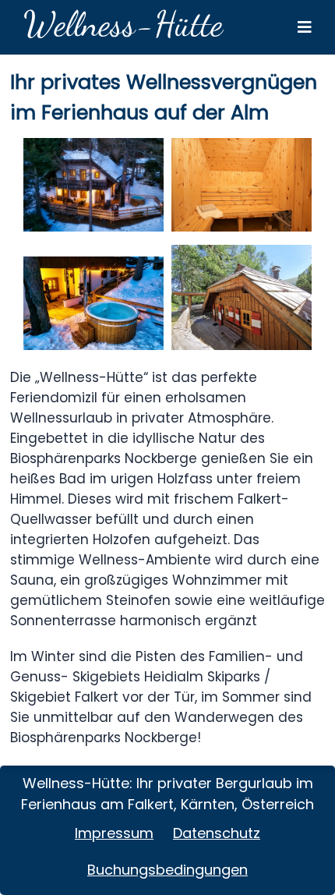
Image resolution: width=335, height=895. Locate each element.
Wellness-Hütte (123, 24)
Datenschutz (216, 833)
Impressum (114, 833)
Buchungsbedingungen (167, 869)
